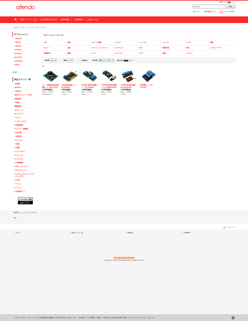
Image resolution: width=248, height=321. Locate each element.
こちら (152, 318)
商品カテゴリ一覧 (77, 232)
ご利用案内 (186, 232)
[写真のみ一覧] (127, 60)
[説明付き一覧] (132, 60)
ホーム (18, 232)
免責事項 (130, 232)
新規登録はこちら (210, 11)
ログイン (197, 11)
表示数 (47, 60)
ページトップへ (230, 227)
